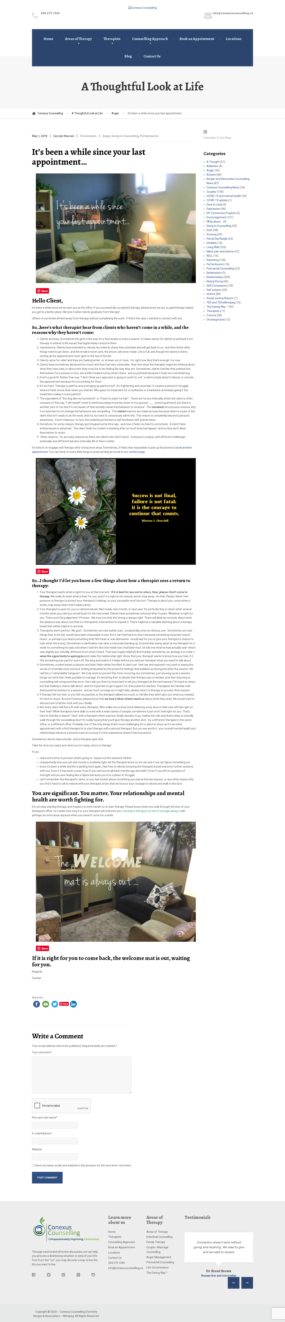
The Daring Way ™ (217, 306)
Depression (213, 208)
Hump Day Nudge (217, 238)
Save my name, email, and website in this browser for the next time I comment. (83, 1165)
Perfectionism (149, 136)
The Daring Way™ (156, 1272)
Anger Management (158, 1257)
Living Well (212, 247)
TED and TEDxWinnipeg (220, 302)
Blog (128, 56)
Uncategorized (215, 319)
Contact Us (152, 56)
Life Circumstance (157, 1267)
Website (37, 1149)
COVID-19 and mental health (223, 196)
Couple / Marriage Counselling (157, 1250)
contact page (137, 451)
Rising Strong (214, 281)
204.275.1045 (116, 1262)
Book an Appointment (197, 38)
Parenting (212, 260)
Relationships (214, 277)
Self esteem (214, 289)
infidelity (211, 242)
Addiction (212, 166)
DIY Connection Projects (221, 213)
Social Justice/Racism (220, 298)
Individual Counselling (159, 1236)
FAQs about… (214, 221)
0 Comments (88, 136)
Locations (233, 38)
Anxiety (211, 174)
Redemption (214, 272)
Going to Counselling (125, 136)
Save (44, 291)
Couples (211, 191)
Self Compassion (216, 285)
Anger (106, 136)
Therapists (112, 38)
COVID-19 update (217, 200)
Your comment (42, 1052)
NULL (209, 255)
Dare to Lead (214, 204)
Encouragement (216, 217)
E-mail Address (42, 1133)
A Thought (212, 161)
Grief (209, 230)
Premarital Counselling (220, 268)
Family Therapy (155, 1242)
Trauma (211, 315)
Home (48, 38)
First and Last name (44, 1117)
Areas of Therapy (78, 38)
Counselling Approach (150, 38)
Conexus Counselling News (222, 187)
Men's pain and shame (220, 251)
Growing (211, 234)
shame (210, 293)
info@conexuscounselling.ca (123, 1268)
